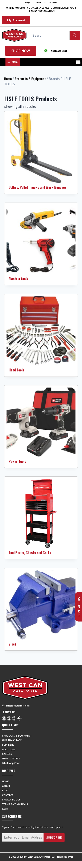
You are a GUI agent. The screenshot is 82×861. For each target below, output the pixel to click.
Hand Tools (16, 370)
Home (8, 78)
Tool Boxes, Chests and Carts (30, 552)
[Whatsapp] (14, 718)
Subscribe (54, 837)
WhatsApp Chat (59, 50)
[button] (78, 62)
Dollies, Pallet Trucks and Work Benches (37, 187)
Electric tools (18, 278)
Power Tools (17, 461)
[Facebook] (4, 718)
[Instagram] (9, 718)
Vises (12, 644)
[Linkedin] (19, 718)
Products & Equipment (30, 78)
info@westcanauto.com (17, 705)
